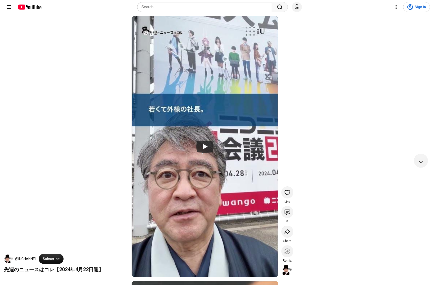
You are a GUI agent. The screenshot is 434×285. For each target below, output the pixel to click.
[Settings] (396, 7)
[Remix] (287, 251)
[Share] (287, 232)
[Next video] (421, 161)
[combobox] (206, 7)
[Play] (204, 147)
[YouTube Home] (29, 7)
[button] (8, 258)
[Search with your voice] (297, 7)
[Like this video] (287, 192)
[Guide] (9, 7)
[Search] (280, 7)
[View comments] (287, 212)
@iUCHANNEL (26, 259)
